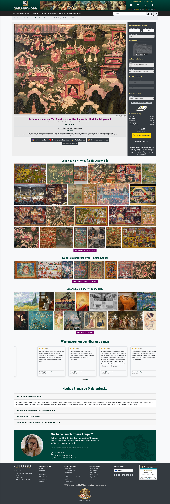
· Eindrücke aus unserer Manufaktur (72, 477)
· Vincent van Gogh (93, 468)
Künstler (27, 14)
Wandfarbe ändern (79, 140)
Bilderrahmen (51, 14)
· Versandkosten (68, 472)
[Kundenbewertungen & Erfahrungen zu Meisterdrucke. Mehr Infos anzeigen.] (148, 472)
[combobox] (142, 36)
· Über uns (41, 481)
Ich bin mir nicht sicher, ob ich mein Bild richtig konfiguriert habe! (38, 422)
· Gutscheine (67, 479)
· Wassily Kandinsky (94, 475)
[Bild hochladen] (156, 14)
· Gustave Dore (92, 479)
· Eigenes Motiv (67, 468)
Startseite (16, 18)
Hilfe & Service (71, 14)
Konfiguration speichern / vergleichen (142, 102)
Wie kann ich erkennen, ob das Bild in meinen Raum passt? (36, 410)
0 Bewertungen (73, 143)
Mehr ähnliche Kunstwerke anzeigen (85, 250)
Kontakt (79, 13)
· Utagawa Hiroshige (94, 477)
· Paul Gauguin (92, 472)
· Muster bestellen (68, 481)
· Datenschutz (42, 475)
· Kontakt (41, 468)
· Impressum (42, 470)
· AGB (40, 472)
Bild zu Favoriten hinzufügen (60, 140)
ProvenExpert (35, 372)
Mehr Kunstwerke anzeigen (85, 332)
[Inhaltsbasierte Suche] (152, 14)
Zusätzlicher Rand (133, 34)
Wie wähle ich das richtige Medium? (29, 416)
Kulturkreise (30, 18)
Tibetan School (38, 18)
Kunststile (43, 14)
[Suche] (148, 14)
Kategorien (35, 14)
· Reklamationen (43, 479)
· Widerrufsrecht (43, 477)
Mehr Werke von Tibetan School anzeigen (85, 281)
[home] (13, 13)
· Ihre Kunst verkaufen (69, 470)
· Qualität (66, 475)
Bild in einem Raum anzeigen (99, 140)
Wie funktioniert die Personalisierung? (29, 396)
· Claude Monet (93, 470)
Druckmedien (61, 14)
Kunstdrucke (20, 14)
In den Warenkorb (143, 135)
